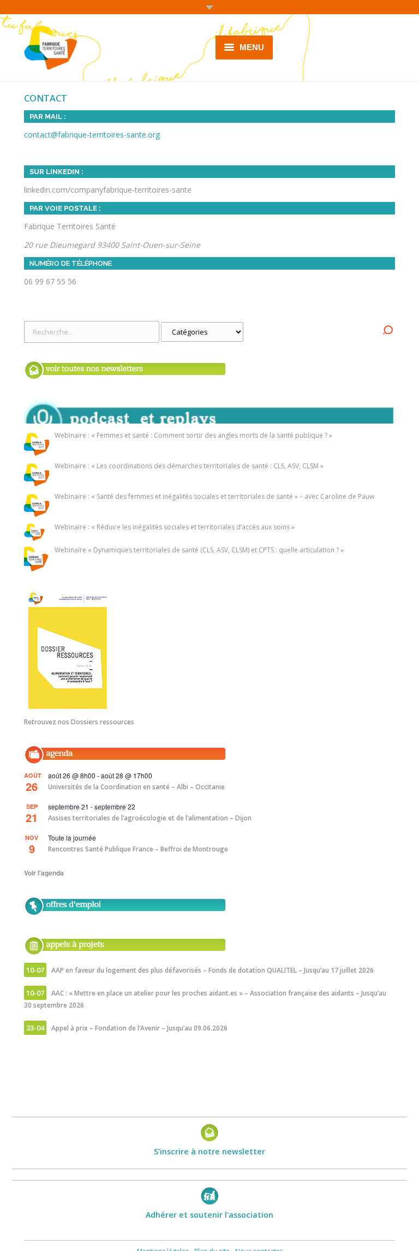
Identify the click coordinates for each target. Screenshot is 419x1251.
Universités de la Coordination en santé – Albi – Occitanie (136, 786)
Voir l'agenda (44, 873)
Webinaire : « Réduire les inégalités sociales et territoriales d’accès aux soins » (175, 527)
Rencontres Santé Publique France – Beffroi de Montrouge (138, 849)
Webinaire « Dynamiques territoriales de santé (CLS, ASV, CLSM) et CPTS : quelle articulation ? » (199, 550)
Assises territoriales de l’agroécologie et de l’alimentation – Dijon (150, 818)
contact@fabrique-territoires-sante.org (92, 134)
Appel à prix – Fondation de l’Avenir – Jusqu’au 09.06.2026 (139, 1028)
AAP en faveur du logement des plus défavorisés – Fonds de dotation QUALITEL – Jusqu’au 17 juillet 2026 (212, 970)
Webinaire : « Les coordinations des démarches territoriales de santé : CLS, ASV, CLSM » (189, 466)
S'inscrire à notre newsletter (209, 1151)
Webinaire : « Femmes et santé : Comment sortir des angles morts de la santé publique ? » (193, 436)
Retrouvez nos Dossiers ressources (79, 721)
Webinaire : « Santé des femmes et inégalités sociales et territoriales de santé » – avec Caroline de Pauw (214, 497)
